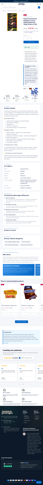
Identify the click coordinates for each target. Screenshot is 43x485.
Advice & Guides (37, 418)
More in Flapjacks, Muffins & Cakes (12, 241)
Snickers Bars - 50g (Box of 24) (27, 305)
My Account (26, 420)
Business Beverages (14, 482)
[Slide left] (19, 318)
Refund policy (33, 482)
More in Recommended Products (11, 244)
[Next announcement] (41, 1)
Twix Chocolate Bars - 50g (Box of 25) (9, 305)
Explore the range (21, 321)
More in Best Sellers (26, 241)
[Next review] (23, 384)
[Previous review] (20, 384)
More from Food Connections (26, 244)
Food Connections (27, 16)
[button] (2, 4)
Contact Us (26, 418)
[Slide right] (24, 318)
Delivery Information (26, 416)
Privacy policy (27, 482)
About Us (37, 416)
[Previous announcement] (2, 1)
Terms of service (21, 482)
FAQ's (25, 422)
